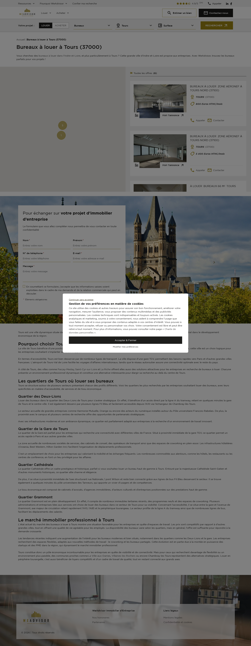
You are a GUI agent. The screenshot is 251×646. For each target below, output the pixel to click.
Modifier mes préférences (125, 346)
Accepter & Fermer (125, 340)
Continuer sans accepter (81, 299)
